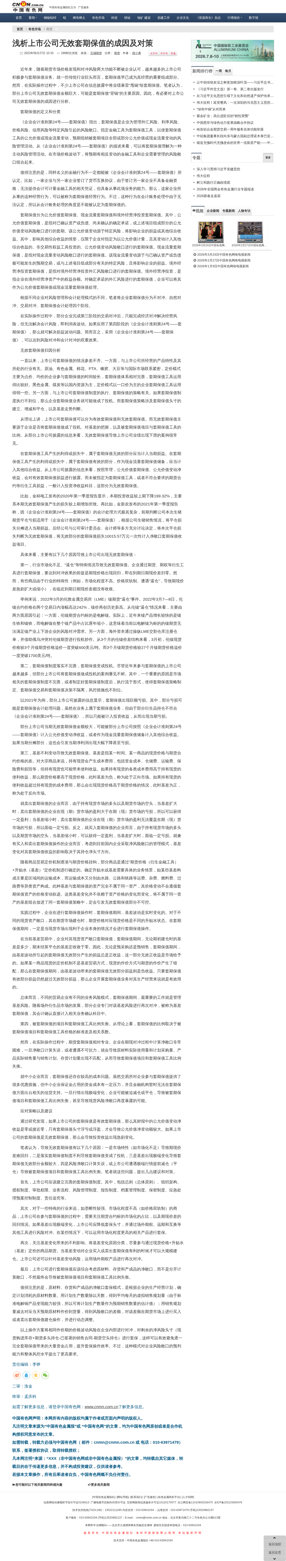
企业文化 (183, 17)
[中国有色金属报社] (103, 1497)
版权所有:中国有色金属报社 (109, 1532)
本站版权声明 (190, 1532)
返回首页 (275, 1552)
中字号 (164, 53)
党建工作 (163, 17)
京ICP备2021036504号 (228, 1502)
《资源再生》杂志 (208, 17)
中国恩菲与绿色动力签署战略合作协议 (225, 122)
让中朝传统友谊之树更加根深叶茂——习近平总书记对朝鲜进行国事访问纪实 (235, 82)
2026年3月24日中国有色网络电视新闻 (210, 245)
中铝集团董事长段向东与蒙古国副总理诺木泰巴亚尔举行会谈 (235, 136)
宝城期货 (96, 53)
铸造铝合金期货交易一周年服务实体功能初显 (230, 129)
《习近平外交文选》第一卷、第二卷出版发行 (230, 89)
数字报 (253, 17)
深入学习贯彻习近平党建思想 (218, 169)
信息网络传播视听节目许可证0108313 (66, 1502)
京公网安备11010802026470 (195, 1502)
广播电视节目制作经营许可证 (108, 1502)
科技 (114, 17)
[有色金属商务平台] (169, 1497)
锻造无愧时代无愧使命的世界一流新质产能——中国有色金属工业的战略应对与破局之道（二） (235, 143)
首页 (19, 17)
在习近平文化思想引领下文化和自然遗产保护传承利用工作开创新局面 (235, 96)
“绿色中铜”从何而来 (211, 109)
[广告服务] (150, 1497)
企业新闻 (213, 210)
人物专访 (244, 210)
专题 (196, 158)
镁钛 (127, 17)
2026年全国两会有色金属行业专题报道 (225, 189)
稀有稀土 (79, 17)
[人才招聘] (188, 1497)
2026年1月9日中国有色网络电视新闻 (222, 266)
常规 (173, 53)
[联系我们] (136, 1497)
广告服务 (83, 7)
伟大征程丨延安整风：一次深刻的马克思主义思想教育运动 (235, 102)
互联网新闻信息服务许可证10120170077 (151, 1502)
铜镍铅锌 (50, 17)
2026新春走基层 (209, 196)
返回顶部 (275, 1544)
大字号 (154, 53)
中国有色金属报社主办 (62, 7)
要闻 (32, 17)
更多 (268, 157)
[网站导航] (123, 1497)
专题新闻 (228, 210)
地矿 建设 (144, 17)
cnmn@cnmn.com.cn (149, 1517)
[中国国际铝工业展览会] (232, 51)
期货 (117, 53)
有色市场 (98, 17)
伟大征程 (203, 176)
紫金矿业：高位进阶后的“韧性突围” (223, 116)
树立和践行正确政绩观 (213, 182)
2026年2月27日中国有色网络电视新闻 (250, 245)
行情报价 (233, 17)
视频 (200, 211)
